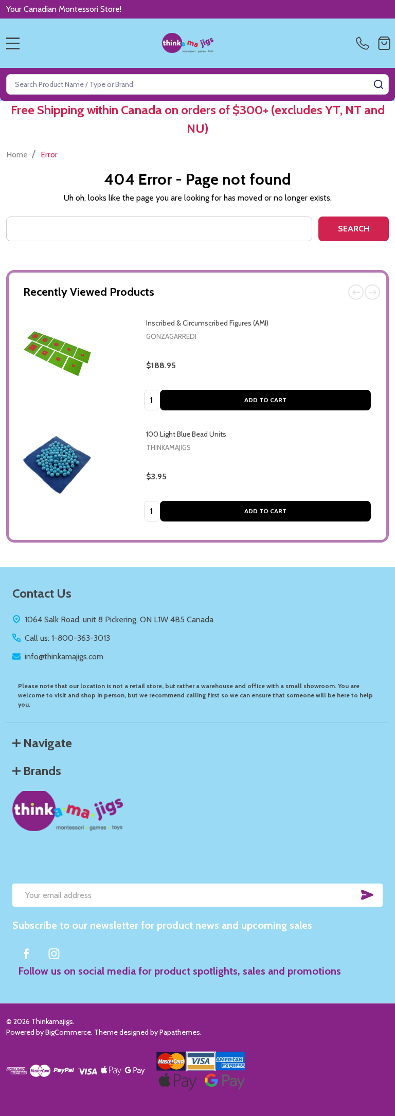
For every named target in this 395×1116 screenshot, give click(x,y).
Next (372, 292)
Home (17, 154)
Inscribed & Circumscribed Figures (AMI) (207, 323)
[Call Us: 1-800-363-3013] (364, 43)
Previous (356, 292)
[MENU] (13, 43)
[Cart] (384, 43)
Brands (42, 770)
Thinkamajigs (168, 447)
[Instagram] (54, 953)
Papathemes (179, 1032)
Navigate (47, 742)
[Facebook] (26, 953)
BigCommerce (68, 1032)
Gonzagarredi (171, 336)
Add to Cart (265, 400)
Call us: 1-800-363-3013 (67, 638)
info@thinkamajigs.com (64, 656)
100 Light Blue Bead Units (186, 434)
